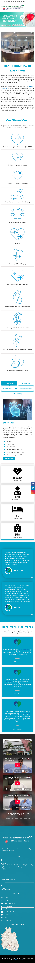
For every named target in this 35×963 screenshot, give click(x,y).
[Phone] (1, 885)
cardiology (9, 681)
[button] (17, 747)
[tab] (9, 383)
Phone (3, 888)
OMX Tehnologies (19, 959)
